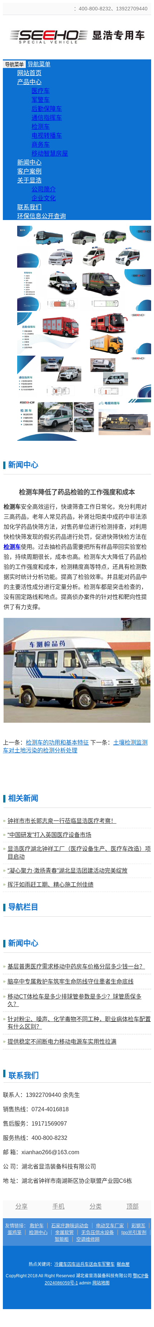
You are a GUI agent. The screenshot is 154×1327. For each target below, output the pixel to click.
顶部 (132, 1206)
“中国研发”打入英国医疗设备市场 (49, 835)
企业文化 (44, 198)
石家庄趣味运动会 (69, 1225)
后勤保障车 (47, 109)
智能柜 (62, 1239)
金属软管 (64, 1232)
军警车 (41, 100)
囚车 (71, 1264)
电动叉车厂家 (110, 1225)
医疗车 (41, 91)
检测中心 (38, 1232)
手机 (58, 1206)
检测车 (41, 126)
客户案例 (29, 171)
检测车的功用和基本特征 (57, 743)
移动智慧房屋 (50, 153)
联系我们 (29, 207)
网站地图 (101, 1282)
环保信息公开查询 (41, 216)
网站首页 (29, 73)
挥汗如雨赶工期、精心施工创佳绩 (50, 885)
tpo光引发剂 (133, 1232)
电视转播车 (47, 135)
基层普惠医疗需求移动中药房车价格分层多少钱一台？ (76, 966)
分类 (96, 1206)
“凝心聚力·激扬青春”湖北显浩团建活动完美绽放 (67, 871)
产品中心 (29, 82)
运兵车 (82, 1264)
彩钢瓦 (138, 1225)
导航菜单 (39, 64)
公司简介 (44, 189)
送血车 (95, 1264)
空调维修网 (88, 1239)
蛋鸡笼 (14, 1232)
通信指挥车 (47, 117)
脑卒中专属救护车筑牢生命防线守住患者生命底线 (71, 982)
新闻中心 (29, 162)
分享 (21, 1206)
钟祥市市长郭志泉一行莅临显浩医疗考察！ (62, 821)
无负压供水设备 (97, 1232)
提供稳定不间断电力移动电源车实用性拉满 (62, 1042)
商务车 (41, 144)
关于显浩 (29, 180)
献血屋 (123, 1264)
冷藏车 (60, 1264)
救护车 (37, 1225)
